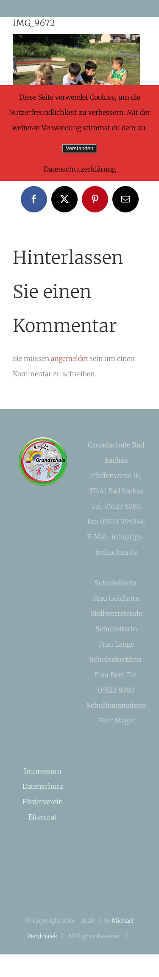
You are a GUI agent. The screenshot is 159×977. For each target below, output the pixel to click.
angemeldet (69, 358)
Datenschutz (42, 786)
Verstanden (79, 148)
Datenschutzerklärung (80, 169)
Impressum (42, 771)
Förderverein (42, 801)
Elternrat (42, 817)
